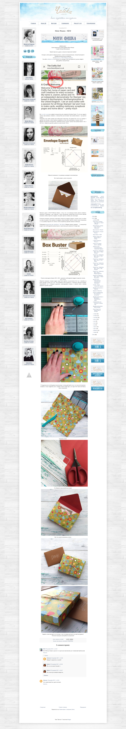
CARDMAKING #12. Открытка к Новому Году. (98, 303)
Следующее (42, 707)
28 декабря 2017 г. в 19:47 (57, 670)
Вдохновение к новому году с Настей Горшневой (98, 227)
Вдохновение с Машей (98, 229)
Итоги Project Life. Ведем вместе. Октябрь (97, 310)
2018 (93, 216)
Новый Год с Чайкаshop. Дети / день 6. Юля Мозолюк (98, 256)
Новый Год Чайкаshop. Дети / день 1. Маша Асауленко (98, 276)
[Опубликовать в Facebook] (71, 639)
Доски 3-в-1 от (64, 57)
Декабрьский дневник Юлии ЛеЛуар (98, 307)
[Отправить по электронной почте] (67, 639)
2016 (93, 334)
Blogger (69, 719)
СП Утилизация (100, 201)
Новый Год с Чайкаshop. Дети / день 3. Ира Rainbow (98, 268)
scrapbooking (70, 641)
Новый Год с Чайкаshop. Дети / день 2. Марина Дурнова (98, 272)
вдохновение (94, 196)
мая (94, 324)
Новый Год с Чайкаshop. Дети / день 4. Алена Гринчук (98, 264)
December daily (100, 204)
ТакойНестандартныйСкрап (95, 203)
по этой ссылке (45, 114)
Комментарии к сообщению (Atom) (66, 709)
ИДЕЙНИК (93, 197)
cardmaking (64, 641)
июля (94, 321)
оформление (93, 201)
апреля (95, 326)
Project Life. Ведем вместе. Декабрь (97, 244)
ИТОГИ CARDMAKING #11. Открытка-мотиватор (98, 294)
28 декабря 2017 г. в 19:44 (57, 664)
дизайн (102, 196)
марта (94, 328)
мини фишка (59, 641)
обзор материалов (99, 200)
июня (94, 323)
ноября (95, 313)
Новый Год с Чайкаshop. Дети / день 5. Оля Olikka (98, 260)
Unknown (49, 658)
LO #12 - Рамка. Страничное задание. (98, 285)
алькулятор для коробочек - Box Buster (55, 224)
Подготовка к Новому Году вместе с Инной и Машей (98, 222)
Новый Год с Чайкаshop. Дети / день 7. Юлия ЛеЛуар (98, 252)
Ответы (46, 655)
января (95, 332)
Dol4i (44, 648)
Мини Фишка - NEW (97, 234)
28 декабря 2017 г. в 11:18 (51, 648)
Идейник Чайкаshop (97, 290)
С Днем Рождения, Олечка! (97, 241)
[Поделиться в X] (69, 639)
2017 (93, 218)
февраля (95, 330)
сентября (95, 317)
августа (95, 319)
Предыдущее (83, 707)
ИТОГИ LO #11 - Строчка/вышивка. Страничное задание (98, 247)
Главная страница (63, 707)
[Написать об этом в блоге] (68, 639)
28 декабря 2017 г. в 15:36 (57, 658)
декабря (95, 220)
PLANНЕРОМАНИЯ (95, 205)
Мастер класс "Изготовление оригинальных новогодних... (97, 281)
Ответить (45, 652)
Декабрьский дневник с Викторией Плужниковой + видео (98, 298)
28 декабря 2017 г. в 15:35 (53, 680)
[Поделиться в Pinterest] (72, 639)
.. (50, 59)
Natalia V (49, 664)
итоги (97, 197)
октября (95, 315)
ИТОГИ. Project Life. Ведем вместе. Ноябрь (97, 237)
